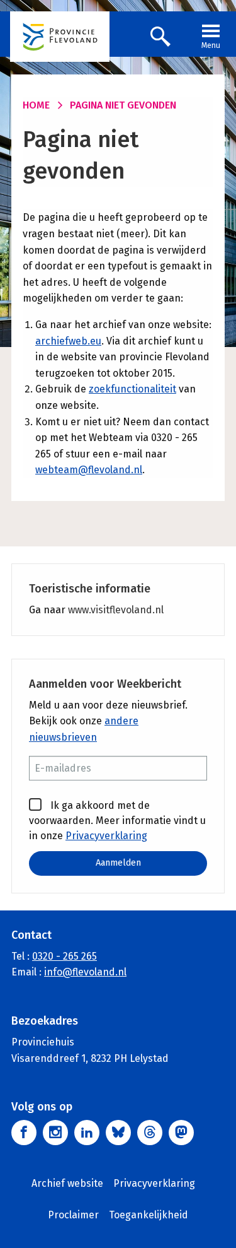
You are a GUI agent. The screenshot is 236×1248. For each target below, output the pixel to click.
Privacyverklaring (106, 836)
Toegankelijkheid (148, 1215)
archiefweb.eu (68, 341)
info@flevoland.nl (85, 972)
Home (36, 105)
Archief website (67, 1183)
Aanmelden (118, 862)
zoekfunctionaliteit (132, 389)
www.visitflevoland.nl (116, 610)
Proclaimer (73, 1215)
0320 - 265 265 (64, 956)
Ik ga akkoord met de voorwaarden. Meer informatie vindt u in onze (117, 820)
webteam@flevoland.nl (88, 470)
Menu (210, 45)
